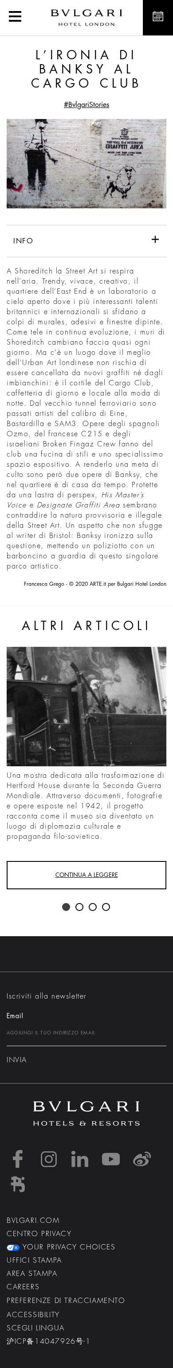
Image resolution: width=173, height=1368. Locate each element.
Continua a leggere (86, 875)
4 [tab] (106, 907)
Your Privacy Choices (68, 1247)
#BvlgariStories (86, 104)
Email (15, 1016)
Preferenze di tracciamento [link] (66, 1300)
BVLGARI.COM (33, 1220)
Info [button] (23, 241)
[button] (15, 17)
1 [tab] (66, 907)
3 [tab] (93, 907)
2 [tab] (79, 907)
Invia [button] (17, 1060)
